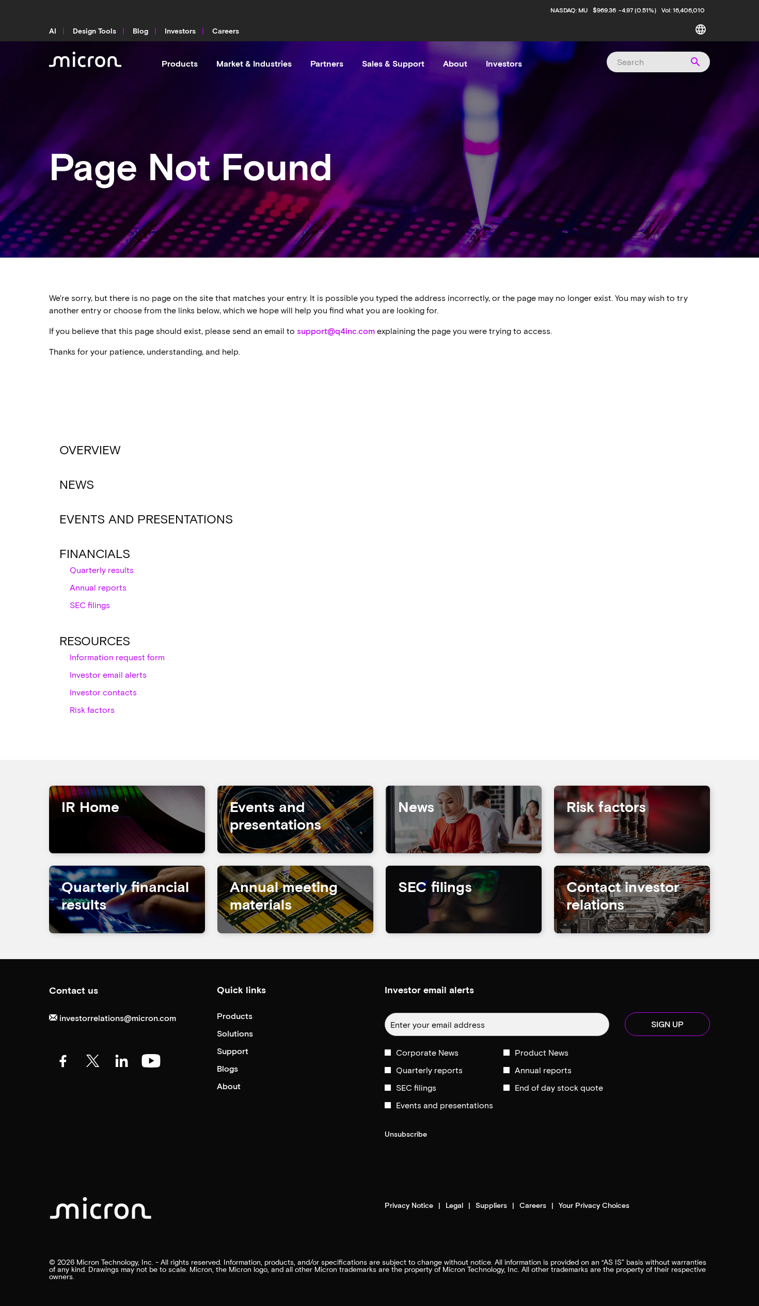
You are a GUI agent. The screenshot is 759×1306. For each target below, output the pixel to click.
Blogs (241, 1069)
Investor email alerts (108, 674)
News (76, 483)
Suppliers (491, 1205)
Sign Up (667, 1024)
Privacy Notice (409, 1205)
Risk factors (92, 709)
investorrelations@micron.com (116, 1018)
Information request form (117, 657)
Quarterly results (102, 570)
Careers (532, 1205)
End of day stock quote (559, 1087)
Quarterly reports (429, 1070)
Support (246, 1051)
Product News (541, 1052)
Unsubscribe (406, 1133)
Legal (454, 1205)
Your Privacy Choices (594, 1205)
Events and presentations (146, 518)
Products (248, 1016)
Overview (89, 449)
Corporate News (427, 1052)
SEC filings (90, 605)
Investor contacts (103, 692)
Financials (94, 553)
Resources (94, 640)
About (242, 1086)
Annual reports (98, 587)
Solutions (249, 1034)
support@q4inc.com (336, 331)
